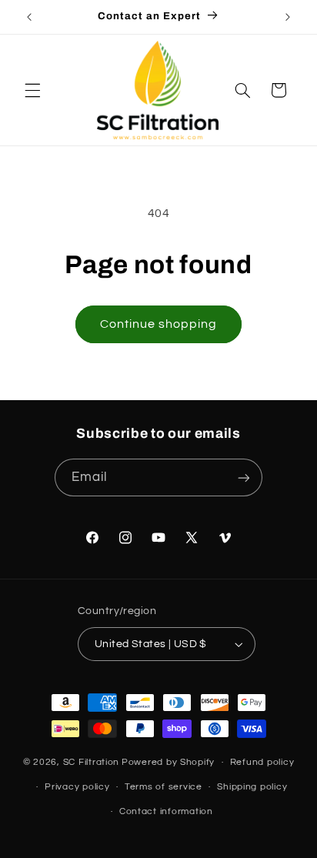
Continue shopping (159, 324)
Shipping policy (252, 787)
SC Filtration (91, 762)
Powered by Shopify (168, 762)
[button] (32, 90)
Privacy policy (77, 787)
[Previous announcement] (29, 17)
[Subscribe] (244, 477)
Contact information (166, 811)
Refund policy (262, 762)
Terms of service (163, 787)
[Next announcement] (288, 17)
